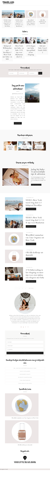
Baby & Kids (10, 148)
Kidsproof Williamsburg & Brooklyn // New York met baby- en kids (7, 52)
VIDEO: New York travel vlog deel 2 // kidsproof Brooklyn (7, 23)
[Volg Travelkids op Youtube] (24, 326)
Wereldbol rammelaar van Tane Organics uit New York (31, 22)
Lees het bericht (31, 226)
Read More (17, 123)
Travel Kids (9, 3)
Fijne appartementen (25, 380)
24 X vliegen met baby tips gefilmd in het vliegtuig (30, 50)
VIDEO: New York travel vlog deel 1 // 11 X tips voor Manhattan (19, 23)
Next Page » (31, 288)
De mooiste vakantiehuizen (25, 377)
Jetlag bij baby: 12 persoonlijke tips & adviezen (38, 171)
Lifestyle (39, 147)
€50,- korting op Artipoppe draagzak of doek (25, 368)
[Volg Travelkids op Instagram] (21, 326)
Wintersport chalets (25, 374)
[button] (46, 2)
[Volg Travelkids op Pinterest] (28, 326)
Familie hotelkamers (25, 371)
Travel (25, 147)
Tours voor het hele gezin (25, 383)
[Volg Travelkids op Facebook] (26, 326)
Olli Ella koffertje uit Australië (42, 21)
